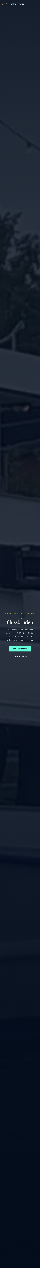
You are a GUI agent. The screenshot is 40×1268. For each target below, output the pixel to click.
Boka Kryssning (20, 649)
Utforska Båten (20, 656)
